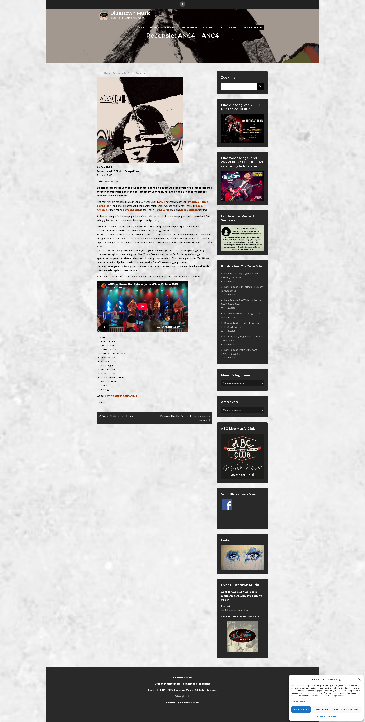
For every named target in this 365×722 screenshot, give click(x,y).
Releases (169, 27)
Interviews (208, 27)
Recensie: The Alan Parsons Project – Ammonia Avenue (185, 418)
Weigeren (321, 709)
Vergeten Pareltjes (253, 27)
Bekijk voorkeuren (346, 709)
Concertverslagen (188, 27)
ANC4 (102, 402)
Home (141, 27)
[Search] (260, 86)
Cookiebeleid (319, 716)
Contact (233, 27)
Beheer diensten (299, 701)
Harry (107, 73)
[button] (359, 679)
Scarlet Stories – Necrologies (117, 416)
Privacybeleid (331, 716)
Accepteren (301, 709)
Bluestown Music (130, 13)
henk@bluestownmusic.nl (234, 610)
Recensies (155, 27)
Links (220, 27)
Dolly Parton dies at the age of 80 (242, 313)
